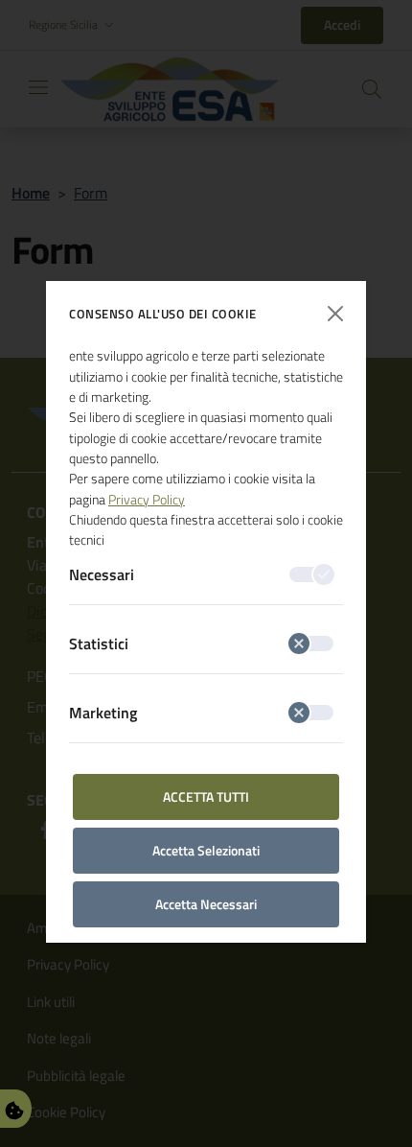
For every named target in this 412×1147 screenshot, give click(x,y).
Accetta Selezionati (206, 850)
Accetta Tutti (206, 796)
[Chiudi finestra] (335, 313)
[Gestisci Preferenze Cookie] (14, 1108)
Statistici (98, 643)
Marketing (103, 712)
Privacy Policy (146, 499)
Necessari (101, 574)
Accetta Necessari (206, 904)
